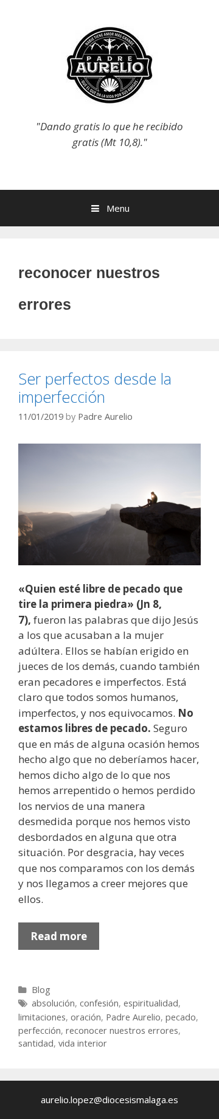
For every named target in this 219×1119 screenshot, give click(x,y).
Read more (64, 939)
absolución (53, 1003)
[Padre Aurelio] (109, 64)
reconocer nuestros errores (122, 1030)
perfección (39, 1030)
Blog (41, 989)
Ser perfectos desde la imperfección (95, 387)
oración (86, 1017)
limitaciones (42, 1017)
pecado (180, 1017)
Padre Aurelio (133, 1017)
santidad (36, 1043)
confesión (99, 1003)
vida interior (82, 1043)
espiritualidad (150, 1003)
